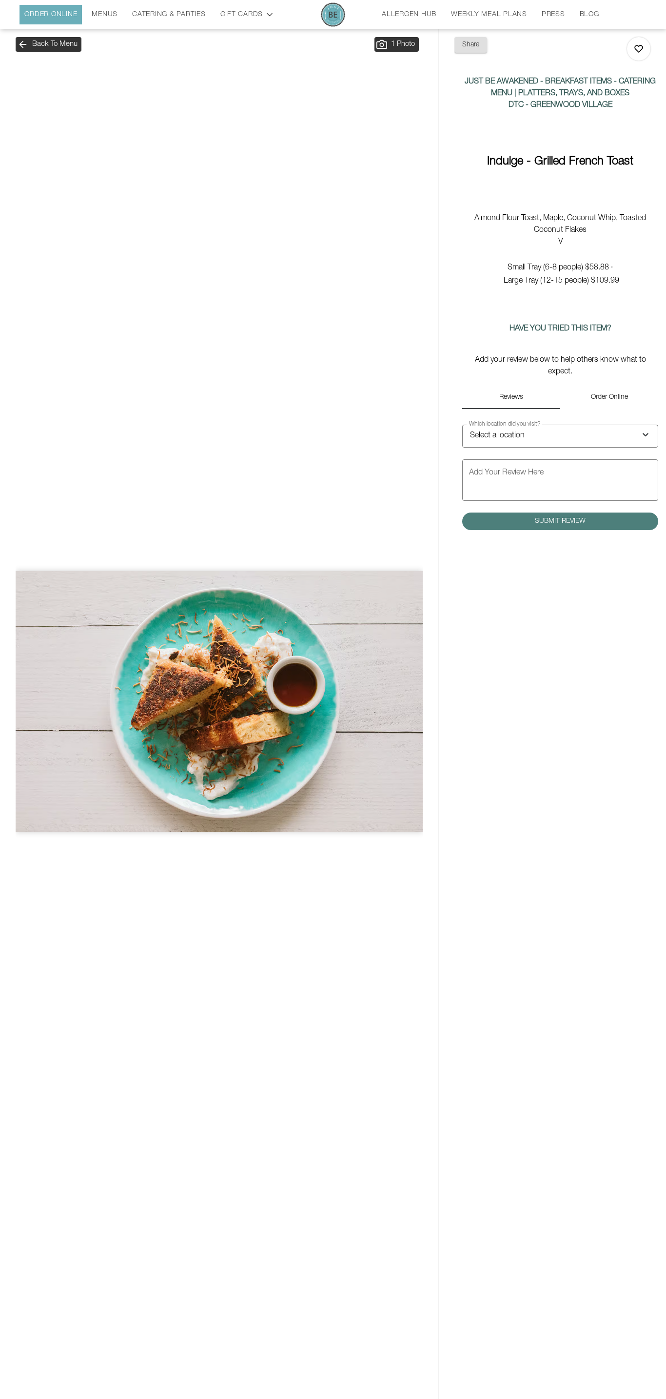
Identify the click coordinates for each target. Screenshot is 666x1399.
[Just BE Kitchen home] (333, 14)
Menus (105, 14)
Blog (589, 14)
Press (553, 14)
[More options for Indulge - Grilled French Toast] (638, 49)
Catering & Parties (169, 14)
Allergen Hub (409, 14)
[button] (247, 13)
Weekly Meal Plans (489, 14)
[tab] (511, 397)
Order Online (50, 14)
